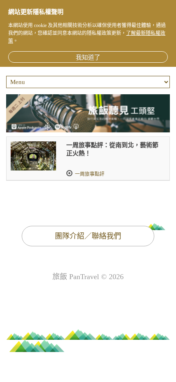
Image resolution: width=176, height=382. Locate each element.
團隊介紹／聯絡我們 (88, 236)
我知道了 (88, 57)
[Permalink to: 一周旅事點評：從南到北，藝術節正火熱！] (33, 156)
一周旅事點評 (89, 174)
